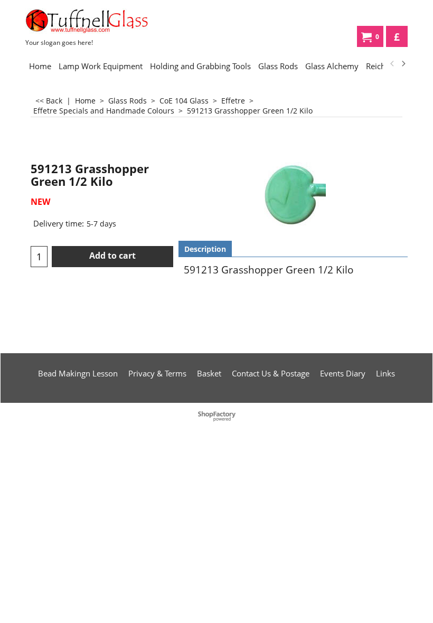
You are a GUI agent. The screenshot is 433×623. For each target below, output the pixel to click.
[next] (403, 64)
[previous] (392, 64)
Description (205, 249)
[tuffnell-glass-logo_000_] (92, 21)
